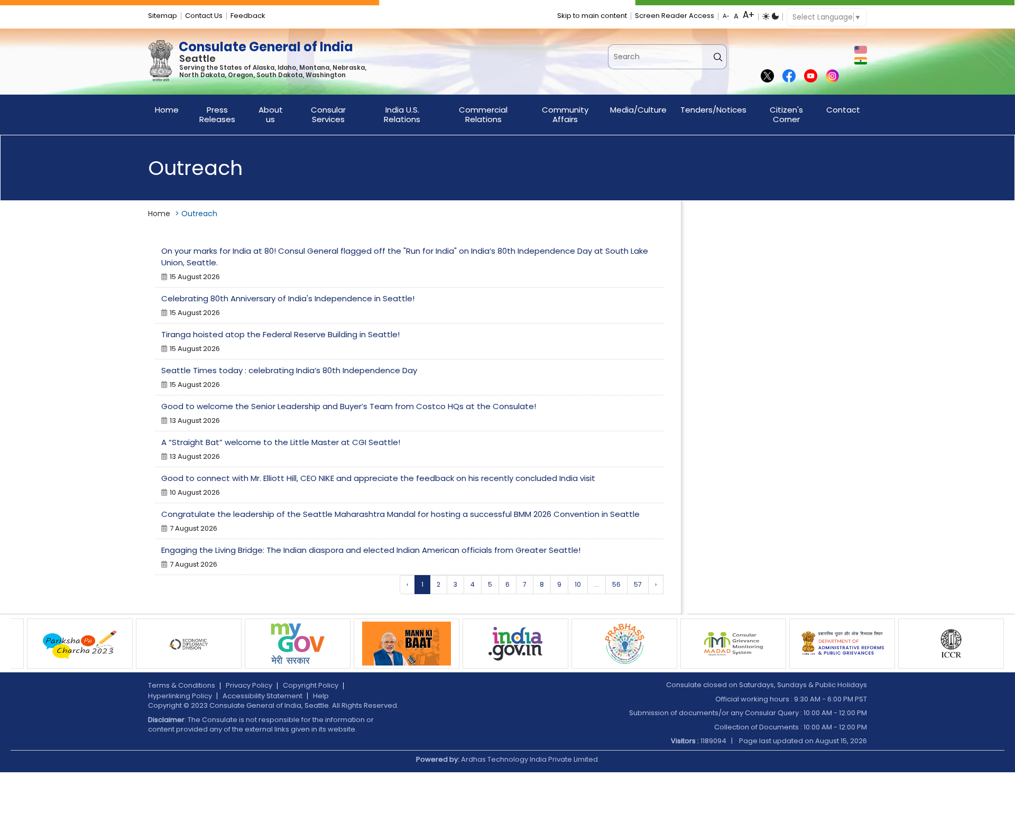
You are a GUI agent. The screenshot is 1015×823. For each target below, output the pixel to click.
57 (638, 584)
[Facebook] (789, 76)
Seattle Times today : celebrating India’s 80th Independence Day (289, 370)
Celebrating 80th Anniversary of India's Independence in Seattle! (287, 298)
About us (271, 114)
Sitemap (162, 16)
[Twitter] (767, 76)
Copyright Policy (310, 685)
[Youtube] (810, 76)
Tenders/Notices (713, 109)
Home (167, 109)
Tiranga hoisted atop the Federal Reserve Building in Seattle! (280, 334)
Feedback (247, 16)
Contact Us (204, 16)
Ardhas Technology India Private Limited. (530, 759)
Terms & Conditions (181, 685)
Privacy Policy (249, 685)
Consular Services (328, 114)
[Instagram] (832, 76)
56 (616, 584)
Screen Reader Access (674, 16)
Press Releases (217, 114)
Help (321, 696)
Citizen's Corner (786, 114)
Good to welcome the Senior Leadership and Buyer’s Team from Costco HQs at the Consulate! (348, 406)
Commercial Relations (483, 114)
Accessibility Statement (262, 696)
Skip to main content (592, 16)
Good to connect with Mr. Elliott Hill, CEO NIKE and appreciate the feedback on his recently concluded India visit (378, 478)
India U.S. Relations (402, 114)
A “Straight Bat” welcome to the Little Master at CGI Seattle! (280, 442)
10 (578, 584)
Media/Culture (638, 109)
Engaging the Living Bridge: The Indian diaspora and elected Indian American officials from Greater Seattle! (370, 550)
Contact (843, 109)
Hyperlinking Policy (180, 696)
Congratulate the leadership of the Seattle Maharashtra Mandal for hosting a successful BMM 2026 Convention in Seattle (400, 514)
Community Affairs (565, 114)
